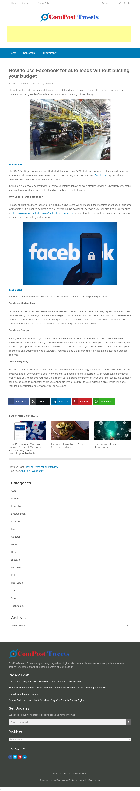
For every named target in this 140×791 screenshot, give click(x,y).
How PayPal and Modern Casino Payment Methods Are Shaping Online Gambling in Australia (57, 687)
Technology (17, 605)
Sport (14, 598)
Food (14, 529)
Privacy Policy (43, 3)
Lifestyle (15, 559)
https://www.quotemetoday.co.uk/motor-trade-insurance (42, 213)
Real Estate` (17, 582)
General (15, 536)
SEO (13, 590)
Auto (40, 83)
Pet (13, 575)
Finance (48, 83)
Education (16, 506)
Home (14, 3)
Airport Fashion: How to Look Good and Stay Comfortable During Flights (47, 700)
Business (16, 498)
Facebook (100, 175)
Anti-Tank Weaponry (31, 471)
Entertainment (18, 513)
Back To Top (94, 780)
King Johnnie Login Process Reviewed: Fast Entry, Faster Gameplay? (45, 681)
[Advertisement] (69, 34)
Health (14, 544)
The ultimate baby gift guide (23, 694)
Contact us (27, 3)
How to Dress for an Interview (41, 467)
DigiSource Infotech (77, 780)
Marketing (16, 567)
